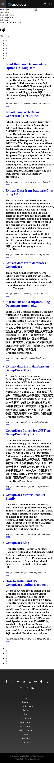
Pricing (26, 710)
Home (26, 698)
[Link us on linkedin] (24, 681)
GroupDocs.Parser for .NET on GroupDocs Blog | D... (28, 432)
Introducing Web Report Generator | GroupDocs (23, 114)
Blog (26, 734)
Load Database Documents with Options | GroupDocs (28, 66)
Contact (36, 759)
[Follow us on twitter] (13, 681)
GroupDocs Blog (17, 542)
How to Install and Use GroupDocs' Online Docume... (27, 582)
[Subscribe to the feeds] (33, 688)
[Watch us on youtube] (18, 681)
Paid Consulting (26, 730)
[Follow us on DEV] (27, 688)
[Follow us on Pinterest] (42, 681)
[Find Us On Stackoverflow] (30, 681)
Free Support (26, 722)
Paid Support (26, 726)
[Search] (50, 4)
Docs (26, 714)
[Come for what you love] (47, 681)
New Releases (26, 706)
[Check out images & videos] (21, 688)
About (26, 742)
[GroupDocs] (17, 4)
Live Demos (26, 718)
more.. (8, 106)
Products (26, 702)
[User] (45, 4)
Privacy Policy (19, 759)
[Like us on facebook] (7, 681)
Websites (26, 738)
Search (3, 9)
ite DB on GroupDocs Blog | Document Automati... (28, 303)
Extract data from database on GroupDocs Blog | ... (27, 368)
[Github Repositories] (36, 681)
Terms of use (29, 759)
